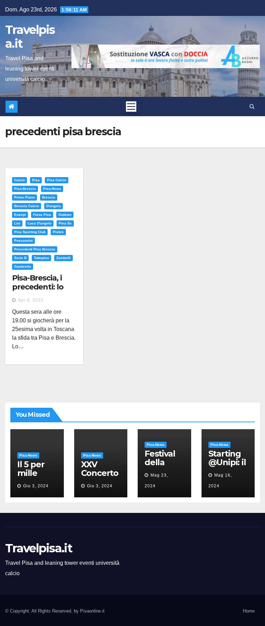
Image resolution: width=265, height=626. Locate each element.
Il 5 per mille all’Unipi (33, 473)
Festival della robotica (161, 462)
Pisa (36, 180)
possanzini (23, 240)
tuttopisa (41, 258)
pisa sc (65, 223)
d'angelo (53, 206)
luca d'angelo (39, 223)
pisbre (58, 232)
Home (249, 611)
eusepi (20, 215)
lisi (17, 223)
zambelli (63, 258)
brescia (48, 197)
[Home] (12, 107)
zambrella (22, 266)
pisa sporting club (30, 232)
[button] (252, 106)
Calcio (19, 180)
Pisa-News (52, 189)
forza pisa (42, 215)
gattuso (64, 215)
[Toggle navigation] (131, 106)
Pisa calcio (56, 180)
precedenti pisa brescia (34, 249)
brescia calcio (26, 206)
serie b (20, 258)
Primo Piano (24, 197)
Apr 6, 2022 (30, 300)
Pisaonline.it (92, 611)
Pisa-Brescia (25, 189)
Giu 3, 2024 (36, 486)
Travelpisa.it (30, 36)
